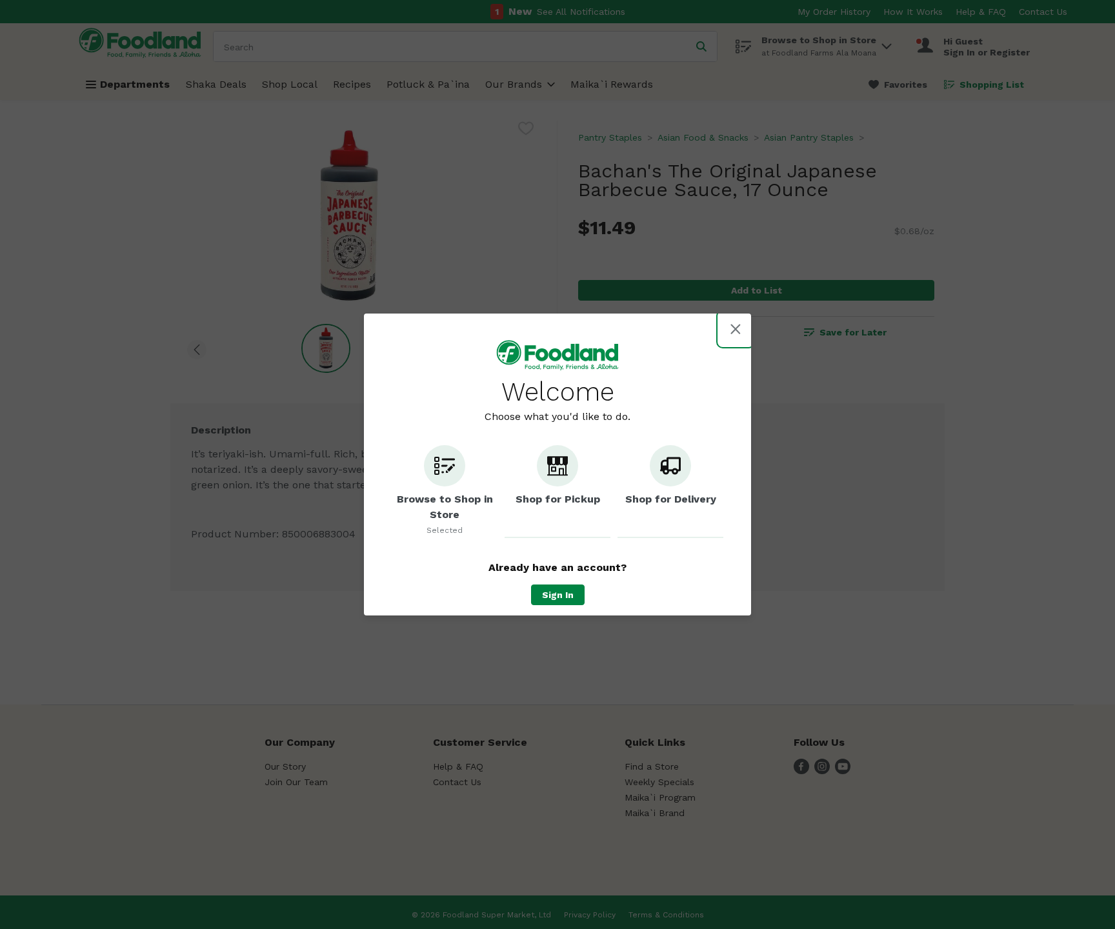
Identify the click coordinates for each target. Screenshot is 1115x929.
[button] (444, 491)
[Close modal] (735, 329)
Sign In (558, 595)
